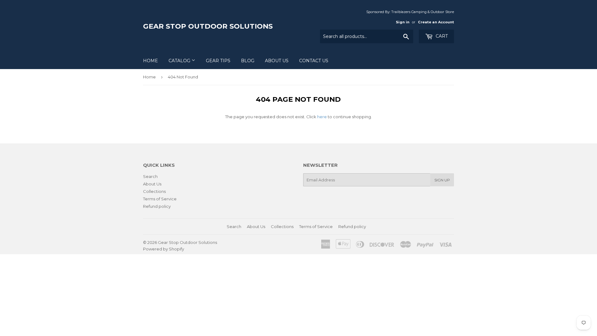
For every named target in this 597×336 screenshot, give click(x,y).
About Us (277, 60)
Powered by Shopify (163, 248)
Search (150, 176)
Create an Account (436, 22)
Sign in (403, 22)
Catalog (180, 60)
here (322, 116)
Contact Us (313, 60)
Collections (154, 191)
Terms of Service (160, 198)
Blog (247, 60)
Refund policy (157, 206)
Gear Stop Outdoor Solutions (208, 26)
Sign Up (442, 180)
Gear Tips (218, 60)
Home (150, 60)
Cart (441, 36)
